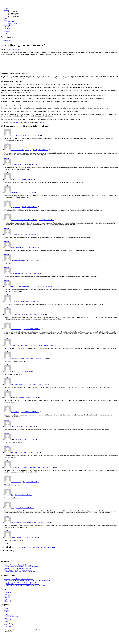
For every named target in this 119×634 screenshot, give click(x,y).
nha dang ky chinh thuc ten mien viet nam (23, 345)
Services (6, 10)
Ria (12, 495)
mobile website (8, 615)
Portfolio (7, 28)
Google (6, 611)
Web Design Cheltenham (11, 625)
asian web (14, 192)
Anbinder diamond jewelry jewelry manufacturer (25, 286)
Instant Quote (8, 25)
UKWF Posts (8, 623)
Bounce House (15, 247)
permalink (41, 122)
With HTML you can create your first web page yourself (33, 580)
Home (6, 8)
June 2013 (7, 596)
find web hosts (15, 412)
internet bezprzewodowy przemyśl (21, 150)
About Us (11, 21)
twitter (6, 621)
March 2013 (8, 601)
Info (5, 20)
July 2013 (7, 594)
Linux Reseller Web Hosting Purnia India (23, 467)
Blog (5, 33)
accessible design (16, 273)
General (6, 610)
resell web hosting (16, 164)
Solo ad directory (9, 580)
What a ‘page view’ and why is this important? (18, 568)
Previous (4, 40)
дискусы (13, 426)
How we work (12, 23)
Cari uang (7, 585)
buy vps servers (15, 207)
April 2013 (7, 599)
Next (10, 40)
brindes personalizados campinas (20, 522)
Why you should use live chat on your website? (18, 570)
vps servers (14, 234)
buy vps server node (17, 135)
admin (19, 49)
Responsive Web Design (11, 616)
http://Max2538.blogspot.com (19, 358)
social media (8, 620)
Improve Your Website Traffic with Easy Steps (18, 565)
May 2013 (7, 597)
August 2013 (8, 592)
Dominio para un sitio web (18, 384)
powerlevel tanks (16, 482)
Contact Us (7, 31)
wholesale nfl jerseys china (18, 260)
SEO (5, 18)
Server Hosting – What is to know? (22, 579)
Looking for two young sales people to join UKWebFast (20, 571)
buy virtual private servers (18, 314)
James (12, 508)
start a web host (15, 452)
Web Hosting (19, 122)
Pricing (6, 26)
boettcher (13, 537)
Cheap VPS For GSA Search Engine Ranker (24, 220)
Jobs (5, 30)
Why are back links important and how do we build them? (21, 566)
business (6, 608)
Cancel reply (51, 547)
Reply (6, 143)
